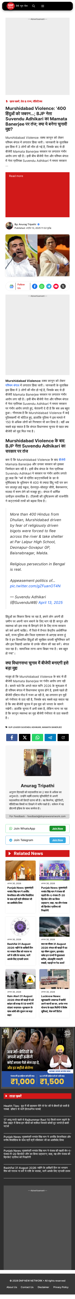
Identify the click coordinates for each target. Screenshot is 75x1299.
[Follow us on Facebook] (34, 286)
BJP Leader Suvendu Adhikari (25, 727)
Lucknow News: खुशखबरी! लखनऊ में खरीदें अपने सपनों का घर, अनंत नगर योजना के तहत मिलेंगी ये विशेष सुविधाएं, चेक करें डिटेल (54, 1004)
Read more (16, 176)
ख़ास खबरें (14, 101)
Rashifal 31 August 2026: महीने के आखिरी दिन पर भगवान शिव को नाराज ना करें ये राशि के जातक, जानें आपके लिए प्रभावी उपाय (20, 951)
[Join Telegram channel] (49, 286)
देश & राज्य (26, 101)
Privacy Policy (60, 1287)
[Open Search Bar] (34, 6)
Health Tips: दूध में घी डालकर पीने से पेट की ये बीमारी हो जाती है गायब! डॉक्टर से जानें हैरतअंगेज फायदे (36, 1107)
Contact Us (27, 1287)
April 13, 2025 (50, 602)
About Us (12, 1287)
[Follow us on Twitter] (63, 286)
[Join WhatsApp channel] (41, 286)
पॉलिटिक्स (37, 101)
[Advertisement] (37, 58)
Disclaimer (44, 1287)
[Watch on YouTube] (56, 286)
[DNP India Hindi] (17, 6)
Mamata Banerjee (52, 727)
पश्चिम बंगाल (12, 385)
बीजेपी (62, 460)
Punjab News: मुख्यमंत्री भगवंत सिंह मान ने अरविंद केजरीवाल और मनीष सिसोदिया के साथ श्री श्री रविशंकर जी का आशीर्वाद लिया (20, 895)
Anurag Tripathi (27, 224)
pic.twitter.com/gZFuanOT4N (35, 586)
